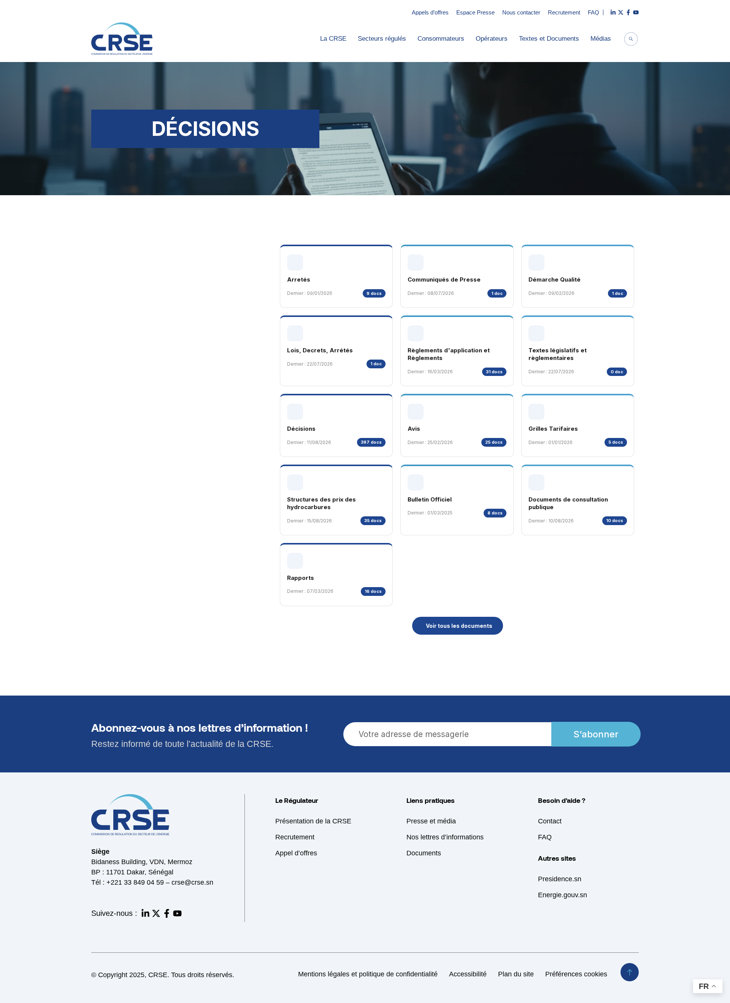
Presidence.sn (559, 879)
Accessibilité (468, 974)
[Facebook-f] (166, 913)
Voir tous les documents (459, 625)
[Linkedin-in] (145, 913)
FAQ (593, 12)
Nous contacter (521, 12)
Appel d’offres (296, 853)
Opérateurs (492, 38)
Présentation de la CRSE (313, 821)
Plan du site (516, 974)
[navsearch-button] (631, 40)
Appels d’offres (430, 12)
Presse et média (431, 821)
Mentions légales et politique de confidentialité (368, 974)
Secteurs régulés (382, 38)
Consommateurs (440, 38)
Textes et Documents (549, 38)
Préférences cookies (576, 974)
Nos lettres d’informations (445, 837)
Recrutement (564, 12)
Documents (423, 853)
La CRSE (333, 38)
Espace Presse (475, 12)
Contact (550, 821)
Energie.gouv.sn (562, 895)
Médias (600, 38)
